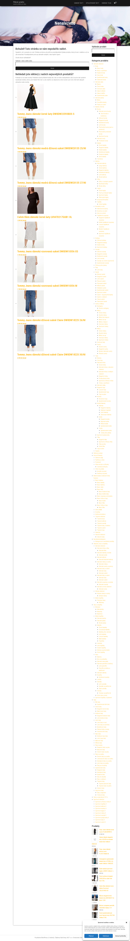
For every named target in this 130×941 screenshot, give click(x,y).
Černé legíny (102, 190)
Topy (96, 356)
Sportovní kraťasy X (100, 808)
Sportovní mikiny (103, 326)
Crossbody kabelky (104, 629)
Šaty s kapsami (101, 792)
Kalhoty (97, 161)
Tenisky (99, 691)
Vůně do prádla (99, 469)
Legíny (99, 188)
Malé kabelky (102, 639)
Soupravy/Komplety (102, 199)
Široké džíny (102, 186)
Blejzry (99, 84)
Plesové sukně (101, 281)
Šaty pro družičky (102, 765)
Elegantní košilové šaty (103, 716)
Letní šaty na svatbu (103, 763)
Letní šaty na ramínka (103, 725)
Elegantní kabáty (103, 147)
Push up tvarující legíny (105, 193)
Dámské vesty (101, 138)
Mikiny (99, 310)
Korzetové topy (103, 399)
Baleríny (99, 657)
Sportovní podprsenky (103, 435)
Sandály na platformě (105, 686)
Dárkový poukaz (98, 453)
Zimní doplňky (101, 652)
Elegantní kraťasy (102, 242)
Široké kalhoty (103, 177)
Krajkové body (101, 73)
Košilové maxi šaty (102, 736)
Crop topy (100, 360)
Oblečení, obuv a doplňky (101, 544)
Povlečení (98, 462)
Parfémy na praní (102, 473)
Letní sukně (100, 279)
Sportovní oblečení (99, 799)
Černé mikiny (102, 313)
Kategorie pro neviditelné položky (104, 541)
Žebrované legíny (104, 197)
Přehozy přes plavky (101, 265)
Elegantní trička (103, 376)
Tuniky (100, 428)
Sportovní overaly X (100, 815)
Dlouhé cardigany (104, 308)
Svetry (99, 344)
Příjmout (91, 936)
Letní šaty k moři (102, 722)
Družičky (97, 512)
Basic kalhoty (101, 485)
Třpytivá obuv (101, 519)
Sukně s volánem (102, 297)
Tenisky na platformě (105, 693)
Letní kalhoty (102, 175)
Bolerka (99, 358)
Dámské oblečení (98, 64)
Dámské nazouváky (102, 661)
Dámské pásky (101, 620)
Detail (24, 117)
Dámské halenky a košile (104, 553)
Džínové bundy (103, 118)
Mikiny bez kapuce (104, 317)
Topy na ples (102, 394)
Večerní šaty (100, 788)
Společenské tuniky (106, 430)
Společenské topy (104, 392)
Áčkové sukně (101, 274)
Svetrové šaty (101, 342)
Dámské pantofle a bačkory (105, 663)
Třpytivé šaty (101, 781)
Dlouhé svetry (103, 347)
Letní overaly (100, 258)
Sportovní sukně (101, 292)
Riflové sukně (101, 285)
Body (96, 66)
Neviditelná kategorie (99, 539)
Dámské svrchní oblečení (104, 587)
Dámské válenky (101, 673)
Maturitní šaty (101, 750)
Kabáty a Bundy (99, 107)
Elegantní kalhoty (104, 170)
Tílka (98, 437)
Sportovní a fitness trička (106, 381)
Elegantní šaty (101, 770)
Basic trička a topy (102, 498)
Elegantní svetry (103, 349)
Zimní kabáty (102, 156)
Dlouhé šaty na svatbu (103, 756)
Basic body (100, 68)
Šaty (96, 267)
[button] (126, 922)
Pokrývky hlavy (101, 600)
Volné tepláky (102, 204)
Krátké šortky (101, 245)
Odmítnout (106, 936)
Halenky (101, 405)
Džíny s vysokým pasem (106, 181)
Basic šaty (100, 489)
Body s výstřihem (102, 70)
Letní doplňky (101, 645)
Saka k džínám (101, 91)
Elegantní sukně (101, 276)
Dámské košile (103, 555)
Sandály (99, 682)
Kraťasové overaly (102, 256)
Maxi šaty (98, 734)
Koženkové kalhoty (104, 172)
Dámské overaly (103, 584)
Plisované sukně (101, 283)
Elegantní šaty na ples (103, 747)
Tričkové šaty (101, 795)
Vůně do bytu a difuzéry (102, 464)
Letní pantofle (103, 666)
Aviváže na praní (101, 471)
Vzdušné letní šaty (102, 731)
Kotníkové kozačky (104, 677)
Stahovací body (101, 79)
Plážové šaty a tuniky (103, 729)
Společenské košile (106, 426)
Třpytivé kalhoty (101, 521)
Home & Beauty (98, 455)
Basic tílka (102, 503)
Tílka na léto (102, 444)
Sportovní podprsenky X (102, 817)
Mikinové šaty (99, 740)
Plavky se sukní (101, 104)
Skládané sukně (101, 288)
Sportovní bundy (103, 136)
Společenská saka (102, 95)
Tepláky (99, 202)
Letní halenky (104, 412)
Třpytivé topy (101, 530)
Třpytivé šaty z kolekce (103, 525)
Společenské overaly (103, 263)
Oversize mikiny (103, 324)
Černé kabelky (103, 627)
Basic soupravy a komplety (104, 496)
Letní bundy (102, 125)
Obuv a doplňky (98, 605)
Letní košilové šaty (102, 718)
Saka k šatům (101, 93)
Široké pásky (102, 623)
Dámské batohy (101, 618)
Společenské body (102, 77)
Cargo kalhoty (103, 166)
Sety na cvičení (101, 213)
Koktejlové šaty (101, 772)
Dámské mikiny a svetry (104, 562)
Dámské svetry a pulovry (106, 566)
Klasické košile (105, 421)
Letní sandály (102, 684)
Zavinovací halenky (106, 414)
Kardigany (100, 306)
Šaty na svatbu (99, 754)
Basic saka (100, 487)
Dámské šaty (78, 3)
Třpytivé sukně (101, 528)
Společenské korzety (105, 401)
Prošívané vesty (103, 141)
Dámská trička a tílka (103, 548)
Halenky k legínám (106, 410)
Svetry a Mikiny (99, 304)
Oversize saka (101, 89)
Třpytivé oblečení (100, 516)
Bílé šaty (97, 702)
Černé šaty (98, 707)
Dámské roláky (101, 385)
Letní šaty (100, 270)
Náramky (99, 611)
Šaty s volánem (101, 779)
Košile (100, 417)
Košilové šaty (99, 713)
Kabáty (99, 143)
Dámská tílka (106, 3)
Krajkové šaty (101, 774)
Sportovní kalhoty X (100, 806)
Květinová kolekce (100, 514)
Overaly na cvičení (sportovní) (105, 261)
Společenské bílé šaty (103, 704)
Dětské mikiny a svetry (103, 593)
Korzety (99, 396)
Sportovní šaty (99, 790)
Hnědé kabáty (103, 150)
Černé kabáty (102, 145)
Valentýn (97, 532)
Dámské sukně (103, 573)
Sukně (97, 272)
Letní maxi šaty (101, 738)
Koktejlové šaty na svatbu (104, 761)
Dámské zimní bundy (105, 111)
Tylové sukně (101, 299)
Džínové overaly (101, 251)
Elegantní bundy (103, 120)
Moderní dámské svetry (105, 351)
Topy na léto (100, 448)
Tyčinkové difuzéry (102, 467)
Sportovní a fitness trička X (103, 802)
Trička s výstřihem (104, 383)
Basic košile (102, 501)
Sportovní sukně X (100, 822)
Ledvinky (99, 643)
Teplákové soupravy (102, 215)
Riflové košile (104, 424)
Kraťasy (97, 238)
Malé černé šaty (101, 711)
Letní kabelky (102, 634)
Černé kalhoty (103, 168)
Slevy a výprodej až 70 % (101, 797)
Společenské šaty (92, 3)
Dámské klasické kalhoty (106, 559)
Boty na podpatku (102, 659)
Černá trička (102, 365)
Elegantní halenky (106, 408)
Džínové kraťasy (101, 240)
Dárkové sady (99, 457)
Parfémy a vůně (99, 460)
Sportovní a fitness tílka (105, 442)
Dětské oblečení (99, 591)
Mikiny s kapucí (103, 322)
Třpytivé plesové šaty (105, 783)
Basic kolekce (99, 480)
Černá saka (100, 86)
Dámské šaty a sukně (103, 568)
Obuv (96, 654)
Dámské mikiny (103, 564)
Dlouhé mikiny (103, 315)
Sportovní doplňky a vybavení (103, 697)
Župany (97, 451)
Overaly (97, 249)
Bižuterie (97, 607)
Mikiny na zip (102, 319)
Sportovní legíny (103, 195)
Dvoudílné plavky (101, 102)
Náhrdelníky (100, 609)
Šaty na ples (98, 745)
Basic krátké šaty (104, 494)
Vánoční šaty (101, 537)
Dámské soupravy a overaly (105, 582)
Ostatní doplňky (101, 648)
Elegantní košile (105, 419)
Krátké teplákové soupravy (106, 222)
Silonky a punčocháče (103, 650)
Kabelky (99, 625)
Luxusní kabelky (103, 636)
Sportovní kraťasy (102, 247)
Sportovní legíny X (100, 811)
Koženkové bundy (104, 122)
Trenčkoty (100, 159)
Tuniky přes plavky (106, 433)
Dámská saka (99, 82)
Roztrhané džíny (103, 184)
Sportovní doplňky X (101, 804)
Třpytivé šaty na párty (105, 786)
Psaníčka (101, 641)
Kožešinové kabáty (104, 152)
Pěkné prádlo (18, 2)
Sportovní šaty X (100, 820)
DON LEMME (98, 510)
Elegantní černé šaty (103, 709)
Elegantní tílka (103, 439)
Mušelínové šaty (101, 727)
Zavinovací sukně (102, 301)
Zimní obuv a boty (102, 695)
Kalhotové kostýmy (102, 209)
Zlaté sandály (102, 688)
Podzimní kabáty (103, 154)
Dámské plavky (99, 98)
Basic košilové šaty (104, 491)
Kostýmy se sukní (102, 211)
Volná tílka (102, 446)
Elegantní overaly (102, 254)
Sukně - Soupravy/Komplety (105, 295)
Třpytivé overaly (101, 523)
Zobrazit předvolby (120, 936)
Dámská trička (101, 362)
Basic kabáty (100, 482)
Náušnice (99, 614)
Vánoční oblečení (100, 534)
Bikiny (98, 100)
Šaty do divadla (101, 777)
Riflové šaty (98, 743)
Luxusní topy (102, 390)
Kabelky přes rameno (105, 632)
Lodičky (99, 679)
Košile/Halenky (101, 403)
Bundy (99, 109)
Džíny (98, 179)
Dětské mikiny (103, 596)
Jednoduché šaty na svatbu (105, 759)
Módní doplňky (99, 598)
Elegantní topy (101, 387)
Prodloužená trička (104, 378)
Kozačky (99, 675)
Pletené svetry (103, 353)
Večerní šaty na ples (103, 752)
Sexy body (100, 75)
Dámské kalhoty (101, 163)
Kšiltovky (101, 602)
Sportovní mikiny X (100, 813)
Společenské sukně (102, 290)
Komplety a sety (100, 206)
